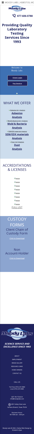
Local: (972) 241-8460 (17, 389)
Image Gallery (17, 363)
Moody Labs (6, 428)
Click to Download (17, 238)
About (17, 356)
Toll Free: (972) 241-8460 (17, 387)
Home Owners (17, 370)
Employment (17, 359)
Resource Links (17, 366)
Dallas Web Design (23, 428)
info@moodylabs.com (17, 399)
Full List (17, 207)
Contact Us (17, 373)
